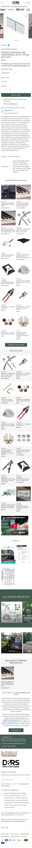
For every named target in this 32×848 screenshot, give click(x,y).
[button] (29, 2)
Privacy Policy (5, 821)
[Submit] (29, 780)
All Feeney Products (16, 597)
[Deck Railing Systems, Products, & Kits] (11, 642)
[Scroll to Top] (29, 839)
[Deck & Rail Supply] (16, 3)
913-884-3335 (11, 746)
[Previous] (13, 40)
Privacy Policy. (5, 785)
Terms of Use (24, 784)
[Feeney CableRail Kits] (11, 612)
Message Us (16, 730)
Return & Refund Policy (11, 113)
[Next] (18, 40)
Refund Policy (5, 836)
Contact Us (8, 814)
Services (25, 813)
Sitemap (24, 836)
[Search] (25, 2)
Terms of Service (15, 836)
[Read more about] (8, 554)
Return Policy (5, 834)
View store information (10, 103)
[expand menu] (2, 2)
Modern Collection (16, 345)
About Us (11, 813)
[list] (16, 28)
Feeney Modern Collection (9, 49)
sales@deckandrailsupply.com (16, 743)
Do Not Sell (18, 821)
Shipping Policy (24, 834)
